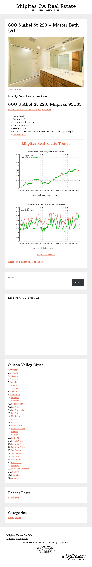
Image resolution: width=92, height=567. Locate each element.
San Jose (15, 456)
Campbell (14, 382)
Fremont (15, 397)
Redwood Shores (18, 447)
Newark (14, 431)
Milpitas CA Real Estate (46, 6)
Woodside (15, 478)
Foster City (15, 394)
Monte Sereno (17, 425)
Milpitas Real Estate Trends (46, 143)
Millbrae (15, 419)
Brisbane (14, 376)
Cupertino (14, 385)
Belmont (14, 373)
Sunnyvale (15, 472)
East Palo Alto (16, 391)
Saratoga (15, 465)
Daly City (14, 388)
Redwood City (17, 444)
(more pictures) (15, 89)
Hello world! (13, 497)
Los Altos (15, 407)
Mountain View (18, 428)
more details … (19, 134)
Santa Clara (16, 462)
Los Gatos (15, 413)
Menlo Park (16, 416)
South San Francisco (20, 468)
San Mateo (16, 459)
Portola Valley (17, 441)
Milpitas (14, 422)
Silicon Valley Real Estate (74, 557)
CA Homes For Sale (77, 559)
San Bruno (16, 450)
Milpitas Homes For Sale (25, 261)
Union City (15, 475)
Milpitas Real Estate (46, 254)
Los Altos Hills (17, 410)
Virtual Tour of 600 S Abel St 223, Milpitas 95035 (29, 109)
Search (11, 277)
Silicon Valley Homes (76, 555)
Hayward (15, 400)
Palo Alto (15, 438)
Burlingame (15, 379)
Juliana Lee (28, 542)
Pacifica (14, 434)
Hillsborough (17, 404)
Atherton (14, 369)
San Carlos (16, 453)
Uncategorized (14, 517)
